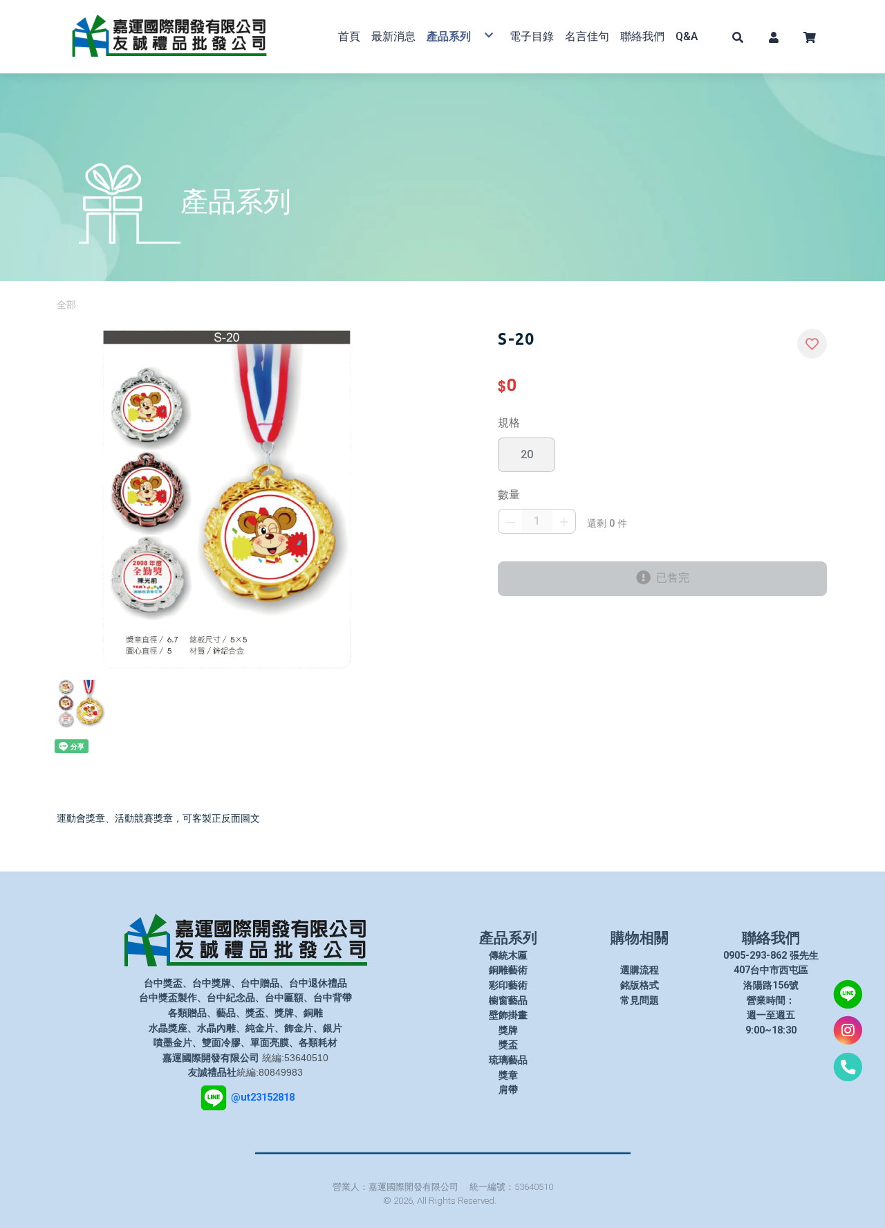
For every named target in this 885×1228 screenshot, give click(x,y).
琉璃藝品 (508, 1060)
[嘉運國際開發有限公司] (169, 36)
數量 (509, 494)
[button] (738, 37)
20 (527, 454)
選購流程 (639, 970)
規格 (509, 422)
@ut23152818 (263, 1097)
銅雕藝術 (508, 970)
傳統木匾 (508, 955)
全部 (66, 304)
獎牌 (508, 1030)
